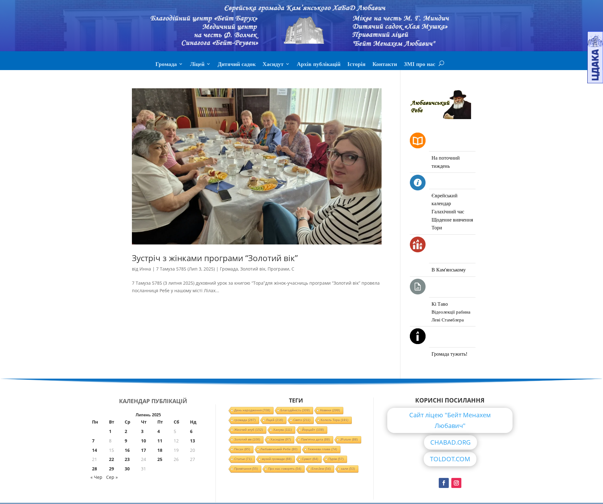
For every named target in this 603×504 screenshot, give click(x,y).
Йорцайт (313, 429)
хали (348, 468)
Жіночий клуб (248, 429)
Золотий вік (252, 269)
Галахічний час (448, 211)
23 (127, 459)
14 (94, 450)
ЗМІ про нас (419, 65)
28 (94, 469)
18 (159, 450)
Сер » (112, 477)
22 (111, 459)
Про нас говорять (284, 468)
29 (111, 469)
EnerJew (321, 468)
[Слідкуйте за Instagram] (456, 483)
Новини (330, 410)
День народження (252, 410)
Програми (278, 269)
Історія (356, 65)
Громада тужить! (449, 354)
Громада (166, 65)
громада (245, 420)
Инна (145, 269)
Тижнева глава (322, 449)
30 (127, 469)
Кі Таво (440, 304)
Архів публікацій (318, 65)
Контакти (384, 65)
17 (143, 450)
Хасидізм (280, 439)
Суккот (310, 459)
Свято (301, 420)
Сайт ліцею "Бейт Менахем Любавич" (450, 420)
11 (159, 441)
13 (192, 441)
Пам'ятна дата (315, 439)
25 (159, 459)
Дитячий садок (237, 65)
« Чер (96, 477)
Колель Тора (334, 420)
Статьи (243, 459)
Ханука (282, 429)
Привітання (246, 468)
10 (143, 441)
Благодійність (295, 410)
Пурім (336, 459)
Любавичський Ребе (278, 449)
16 (127, 450)
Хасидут (273, 65)
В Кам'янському (449, 269)
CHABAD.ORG (450, 442)
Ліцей (197, 65)
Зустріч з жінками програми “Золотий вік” (215, 258)
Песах (242, 449)
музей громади (276, 459)
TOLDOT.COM (450, 459)
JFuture (349, 439)
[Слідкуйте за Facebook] (444, 483)
